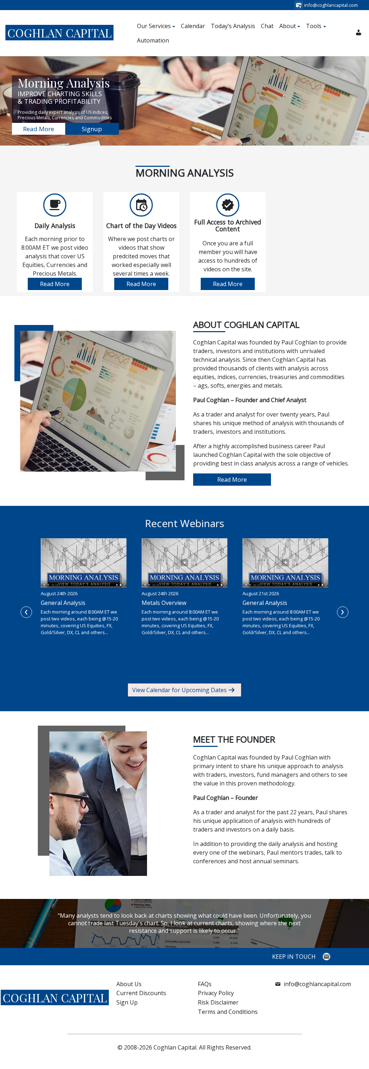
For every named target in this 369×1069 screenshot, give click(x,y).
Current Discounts (141, 993)
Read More (38, 129)
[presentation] (26, 612)
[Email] (327, 956)
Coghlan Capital (59, 32)
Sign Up (127, 1002)
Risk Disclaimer (218, 1002)
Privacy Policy (216, 993)
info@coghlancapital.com (317, 984)
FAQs (205, 984)
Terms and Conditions (228, 1012)
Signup (92, 129)
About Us (129, 984)
